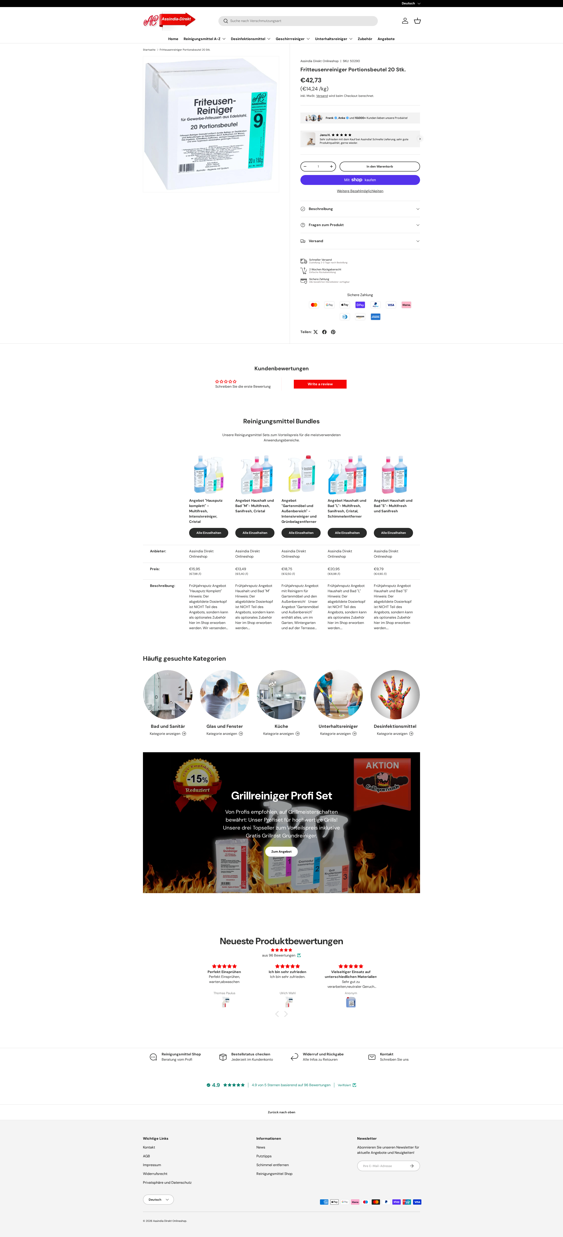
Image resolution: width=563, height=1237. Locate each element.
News (260, 1147)
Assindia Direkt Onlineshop (319, 61)
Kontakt (149, 1147)
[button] (417, 21)
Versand (322, 96)
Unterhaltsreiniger (331, 39)
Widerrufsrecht (155, 1173)
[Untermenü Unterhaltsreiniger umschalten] (350, 38)
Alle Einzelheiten (208, 533)
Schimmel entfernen (272, 1165)
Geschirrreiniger (290, 39)
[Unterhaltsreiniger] (338, 694)
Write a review (320, 384)
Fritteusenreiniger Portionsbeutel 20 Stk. (185, 50)
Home (173, 39)
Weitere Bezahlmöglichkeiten (360, 191)
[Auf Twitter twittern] (315, 332)
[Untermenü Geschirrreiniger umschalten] (308, 38)
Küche (281, 726)
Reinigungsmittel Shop (274, 1173)
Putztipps (264, 1156)
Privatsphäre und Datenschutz (167, 1182)
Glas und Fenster (225, 726)
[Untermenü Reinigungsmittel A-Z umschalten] (224, 38)
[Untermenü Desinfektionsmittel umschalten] (268, 38)
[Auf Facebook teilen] (324, 332)
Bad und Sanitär (168, 726)
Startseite (149, 50)
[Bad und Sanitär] (167, 694)
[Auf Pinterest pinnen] (333, 332)
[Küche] (281, 694)
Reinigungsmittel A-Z (202, 39)
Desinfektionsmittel (248, 39)
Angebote (386, 39)
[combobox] (298, 21)
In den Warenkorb (380, 166)
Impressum (152, 1165)
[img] (281, 950)
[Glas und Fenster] (224, 694)
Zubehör (365, 39)
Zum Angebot (281, 852)
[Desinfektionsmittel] (395, 694)
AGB (146, 1156)
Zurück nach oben (281, 1112)
